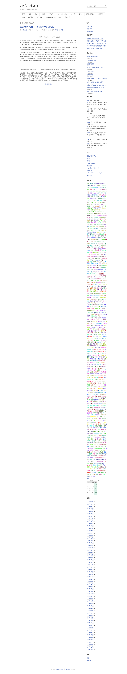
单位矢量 (102, 463)
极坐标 (102, 234)
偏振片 (91, 288)
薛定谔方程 (95, 293)
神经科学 (96, 398)
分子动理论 (101, 472)
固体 (104, 314)
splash (98, 381)
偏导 (100, 403)
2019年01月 (90, 586)
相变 (100, 206)
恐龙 (89, 266)
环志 (91, 329)
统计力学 (94, 321)
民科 (91, 469)
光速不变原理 (103, 284)
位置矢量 (89, 342)
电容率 (101, 293)
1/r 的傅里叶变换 (91, 60)
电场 (88, 189)
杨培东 (95, 418)
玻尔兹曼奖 (91, 320)
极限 (94, 344)
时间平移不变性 (95, 366)
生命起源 (96, 452)
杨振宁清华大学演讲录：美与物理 (96, 41)
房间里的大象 (101, 262)
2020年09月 (90, 543)
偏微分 (93, 239)
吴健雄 (98, 430)
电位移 (97, 295)
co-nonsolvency (99, 385)
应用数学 (89, 368)
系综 (104, 465)
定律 (94, 271)
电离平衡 (93, 251)
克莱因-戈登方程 (91, 467)
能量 (103, 239)
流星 (89, 474)
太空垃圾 (93, 353)
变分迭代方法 (92, 430)
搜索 (105, 6)
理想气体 (94, 472)
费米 (105, 461)
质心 (95, 303)
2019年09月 (90, 567)
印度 (102, 247)
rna (87, 454)
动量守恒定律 (98, 202)
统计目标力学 (92, 409)
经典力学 (89, 338)
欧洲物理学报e (98, 318)
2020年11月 (90, 540)
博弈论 (103, 282)
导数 (92, 197)
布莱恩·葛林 (91, 426)
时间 (97, 411)
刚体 (92, 221)
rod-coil (89, 310)
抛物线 (100, 336)
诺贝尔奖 (98, 396)
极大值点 (92, 359)
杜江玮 (88, 133)
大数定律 (90, 443)
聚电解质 (103, 245)
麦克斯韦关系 (101, 416)
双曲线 (105, 336)
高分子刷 (98, 189)
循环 (92, 340)
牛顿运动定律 (95, 355)
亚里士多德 (99, 353)
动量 (99, 420)
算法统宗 (96, 403)
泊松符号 (99, 370)
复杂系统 (90, 439)
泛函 (97, 362)
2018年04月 (90, 608)
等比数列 (102, 321)
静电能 (99, 215)
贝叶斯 (88, 286)
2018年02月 (90, 613)
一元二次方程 (93, 334)
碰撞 (100, 256)
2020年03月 (90, 552)
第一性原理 (90, 431)
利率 (101, 340)
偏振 (89, 226)
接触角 (97, 428)
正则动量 (96, 379)
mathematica (90, 249)
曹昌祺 (104, 471)
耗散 (92, 303)
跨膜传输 (93, 223)
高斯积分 (96, 217)
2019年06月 (90, 574)
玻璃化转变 (98, 320)
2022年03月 (90, 511)
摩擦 (104, 353)
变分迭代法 (103, 258)
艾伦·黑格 (96, 280)
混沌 (92, 234)
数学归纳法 (97, 372)
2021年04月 (90, 531)
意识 (92, 398)
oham (105, 254)
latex (94, 189)
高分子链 (99, 290)
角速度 (94, 342)
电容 (93, 208)
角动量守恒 (95, 213)
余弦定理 (97, 446)
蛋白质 (101, 452)
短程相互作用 (103, 327)
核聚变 (88, 471)
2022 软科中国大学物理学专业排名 (96, 46)
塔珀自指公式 (93, 389)
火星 (94, 459)
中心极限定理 (98, 443)
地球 (98, 310)
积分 (100, 200)
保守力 (91, 260)
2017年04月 (90, 637)
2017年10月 (90, 623)
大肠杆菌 (103, 307)
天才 (97, 286)
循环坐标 (95, 361)
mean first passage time (93, 275)
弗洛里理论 (97, 228)
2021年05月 (90, 528)
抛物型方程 (102, 467)
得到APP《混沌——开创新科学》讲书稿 (37, 26)
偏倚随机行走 (93, 199)
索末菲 (101, 254)
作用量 (93, 241)
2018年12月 (90, 589)
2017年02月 (90, 642)
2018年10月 (90, 594)
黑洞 (102, 420)
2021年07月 (90, 523)
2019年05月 (90, 577)
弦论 (100, 195)
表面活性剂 (90, 349)
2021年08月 (90, 521)
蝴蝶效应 (97, 437)
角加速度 (99, 342)
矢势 (96, 377)
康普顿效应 (100, 461)
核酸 (105, 452)
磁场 (93, 377)
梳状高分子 (103, 394)
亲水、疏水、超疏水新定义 (94, 91)
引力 (95, 215)
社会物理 (92, 422)
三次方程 (94, 387)
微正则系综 (94, 316)
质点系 (100, 239)
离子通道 (97, 422)
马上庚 (90, 271)
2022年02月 (90, 514)
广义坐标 (102, 362)
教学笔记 (39, 17)
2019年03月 (90, 581)
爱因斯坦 (89, 185)
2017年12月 (90, 618)
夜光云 (100, 383)
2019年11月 (90, 562)
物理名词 (99, 269)
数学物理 (94, 368)
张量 (105, 469)
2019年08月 (90, 569)
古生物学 (93, 266)
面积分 (90, 394)
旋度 (103, 213)
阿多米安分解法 (101, 184)
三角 (95, 234)
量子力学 (96, 197)
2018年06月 (90, 603)
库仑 (96, 390)
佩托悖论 (96, 463)
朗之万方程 (98, 435)
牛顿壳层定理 (90, 71)
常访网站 (51, 14)
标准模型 (97, 210)
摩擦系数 (100, 299)
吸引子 (93, 437)
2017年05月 (90, 635)
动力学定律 (99, 338)
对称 (103, 370)
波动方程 (89, 293)
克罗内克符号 (102, 368)
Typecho (89, 660)
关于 (30, 14)
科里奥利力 (93, 362)
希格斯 (96, 444)
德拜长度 (89, 377)
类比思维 (103, 430)
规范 (105, 377)
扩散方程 (99, 344)
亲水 (91, 428)
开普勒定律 (94, 247)
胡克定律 (92, 292)
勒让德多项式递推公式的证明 (95, 67)
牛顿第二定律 (94, 193)
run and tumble (94, 307)
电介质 (102, 226)
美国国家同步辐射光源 (96, 263)
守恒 (89, 234)
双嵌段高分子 (93, 273)
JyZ (88, 126)
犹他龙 (103, 266)
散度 (93, 204)
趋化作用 (100, 305)
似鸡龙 (90, 267)
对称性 (104, 187)
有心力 (88, 247)
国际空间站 (90, 331)
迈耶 (104, 474)
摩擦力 (94, 185)
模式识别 (95, 329)
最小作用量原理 (99, 241)
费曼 (95, 225)
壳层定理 (92, 314)
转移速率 (101, 400)
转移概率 (96, 400)
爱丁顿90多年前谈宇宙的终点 (95, 38)
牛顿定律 (95, 465)
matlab (90, 187)
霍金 (105, 252)
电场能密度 (97, 407)
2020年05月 (90, 548)
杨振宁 (96, 221)
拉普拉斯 (96, 340)
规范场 (101, 379)
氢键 (89, 383)
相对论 (91, 225)
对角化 (98, 415)
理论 (100, 346)
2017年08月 (90, 628)
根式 (94, 336)
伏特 (94, 394)
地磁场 (103, 331)
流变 (88, 420)
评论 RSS (89, 29)
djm (95, 260)
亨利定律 (103, 348)
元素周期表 (90, 448)
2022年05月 (90, 506)
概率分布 (93, 325)
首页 (23, 14)
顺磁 (96, 323)
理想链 (93, 210)
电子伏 (97, 394)
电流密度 (92, 450)
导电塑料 (93, 279)
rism (106, 349)
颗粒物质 (98, 424)
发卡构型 (103, 308)
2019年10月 (90, 565)
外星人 (94, 469)
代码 (102, 260)
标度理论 (100, 199)
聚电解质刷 (93, 184)
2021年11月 (90, 516)
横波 (103, 456)
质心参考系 (91, 457)
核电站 (95, 331)
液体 (103, 349)
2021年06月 (90, 526)
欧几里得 (93, 286)
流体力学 (103, 236)
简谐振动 (102, 310)
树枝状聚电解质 (100, 459)
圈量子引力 (102, 411)
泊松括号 (90, 245)
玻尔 (91, 252)
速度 (98, 234)
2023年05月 (90, 504)
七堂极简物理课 (100, 357)
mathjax (98, 260)
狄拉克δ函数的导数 (92, 56)
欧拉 (88, 288)
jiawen (88, 122)
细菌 (89, 228)
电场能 (91, 407)
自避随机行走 (95, 327)
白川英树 (90, 280)
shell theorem (98, 314)
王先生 (88, 143)
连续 (88, 344)
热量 (89, 297)
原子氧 (97, 351)
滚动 (98, 467)
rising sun (89, 116)
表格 (100, 264)
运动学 (104, 342)
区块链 (93, 441)
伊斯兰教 (90, 433)
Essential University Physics (53, 17)
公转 (91, 420)
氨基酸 (91, 454)
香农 (95, 471)
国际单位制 (90, 256)
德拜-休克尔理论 (100, 374)
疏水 (94, 428)
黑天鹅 (94, 262)
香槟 (96, 348)
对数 (88, 334)
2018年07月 (90, 601)
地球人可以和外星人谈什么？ (95, 48)
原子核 (93, 476)
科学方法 (97, 236)
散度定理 (100, 389)
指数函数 (93, 383)
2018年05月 (90, 606)
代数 (102, 333)
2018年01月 (90, 615)
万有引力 (99, 185)
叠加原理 (92, 392)
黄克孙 (93, 230)
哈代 (100, 213)
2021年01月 (90, 535)
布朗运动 (101, 469)
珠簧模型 (89, 351)
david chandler (97, 349)
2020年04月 (90, 550)
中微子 (100, 444)
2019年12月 (90, 560)
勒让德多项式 (102, 193)
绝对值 (100, 334)
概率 (103, 301)
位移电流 (96, 297)
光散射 (104, 383)
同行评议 (97, 333)
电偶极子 (97, 204)
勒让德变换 (93, 416)
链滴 (92, 228)
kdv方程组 (89, 465)
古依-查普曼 (97, 433)
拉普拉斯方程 (92, 411)
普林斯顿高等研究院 (99, 448)
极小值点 (97, 359)
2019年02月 (90, 584)
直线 (96, 336)
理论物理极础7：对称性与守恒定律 (97, 78)
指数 (105, 333)
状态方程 (99, 413)
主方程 (90, 402)
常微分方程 (90, 195)
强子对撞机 (101, 329)
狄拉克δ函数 (103, 286)
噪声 (93, 435)
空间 (99, 247)
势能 (103, 202)
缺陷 (99, 316)
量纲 (88, 463)
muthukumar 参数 (101, 375)
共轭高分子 (99, 279)
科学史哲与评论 (62, 14)
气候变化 (92, 446)
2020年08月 (90, 545)
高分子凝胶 (99, 223)
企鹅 (88, 329)
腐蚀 (93, 351)
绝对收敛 (101, 271)
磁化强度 (101, 323)
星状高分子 (98, 208)
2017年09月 (90, 625)
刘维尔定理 (97, 245)
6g (95, 461)
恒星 (96, 474)
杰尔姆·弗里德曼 (93, 405)
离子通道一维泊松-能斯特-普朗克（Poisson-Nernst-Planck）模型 (96, 86)
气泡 (99, 348)
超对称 (104, 405)
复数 (96, 226)
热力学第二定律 (97, 402)
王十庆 (104, 418)
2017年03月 (90, 640)
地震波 (103, 424)
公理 (99, 282)
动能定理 (99, 471)
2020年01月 (90, 557)
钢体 (92, 452)
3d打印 (90, 459)
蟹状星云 (96, 284)
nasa (102, 441)
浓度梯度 (95, 305)
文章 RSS (89, 26)
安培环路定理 (93, 299)
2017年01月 (90, 644)
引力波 (97, 200)
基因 (94, 254)
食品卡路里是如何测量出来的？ (96, 82)
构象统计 (93, 310)
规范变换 (100, 377)
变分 (96, 239)
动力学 (93, 238)
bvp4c (91, 189)
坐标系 (105, 340)
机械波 (100, 456)
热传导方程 (93, 346)
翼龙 (94, 267)
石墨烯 (100, 474)
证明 (88, 225)
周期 (94, 323)
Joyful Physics (29, 5)
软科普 (73, 14)
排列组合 (103, 230)
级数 (96, 271)
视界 (99, 450)
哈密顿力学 (94, 243)
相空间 (88, 210)
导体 (92, 215)
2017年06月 (90, 632)
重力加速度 (95, 312)
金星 (92, 471)
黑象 (91, 262)
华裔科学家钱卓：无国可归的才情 (96, 43)
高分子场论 (103, 267)
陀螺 (88, 446)
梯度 (91, 191)
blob (88, 396)
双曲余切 (93, 290)
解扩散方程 (90, 75)
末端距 (93, 226)
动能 (91, 361)
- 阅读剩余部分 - (48, 84)
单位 (89, 355)
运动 (91, 344)
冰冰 (88, 109)
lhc (106, 329)
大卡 (92, 297)
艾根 (94, 454)
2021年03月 (90, 533)
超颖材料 (89, 413)
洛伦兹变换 (94, 456)
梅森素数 (103, 415)
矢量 (88, 184)
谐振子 (93, 461)
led (94, 282)
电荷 (93, 390)
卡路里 (101, 295)
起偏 (103, 288)
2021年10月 (90, 519)
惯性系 (88, 456)
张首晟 (88, 441)
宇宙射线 (100, 252)
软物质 (104, 320)
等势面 (88, 251)
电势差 (101, 249)
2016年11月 (90, 649)
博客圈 (43, 14)
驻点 (95, 381)
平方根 (90, 336)
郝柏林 (100, 418)
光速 (102, 450)
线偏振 (100, 288)
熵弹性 (101, 312)
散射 (105, 385)
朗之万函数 (98, 292)
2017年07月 (90, 630)
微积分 (100, 465)
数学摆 (90, 323)
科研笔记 (100, 14)
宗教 (102, 431)
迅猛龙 (99, 266)
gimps (88, 416)
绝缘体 (97, 392)
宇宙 (104, 249)
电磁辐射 (102, 351)
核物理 (88, 476)
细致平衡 (99, 251)
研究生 (100, 405)
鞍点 (102, 359)
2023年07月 (90, 502)
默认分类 (67, 17)
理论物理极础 (90, 14)
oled (92, 282)
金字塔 (94, 413)
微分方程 (102, 219)
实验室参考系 (99, 457)
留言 (36, 14)
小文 (88, 139)
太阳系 (93, 474)
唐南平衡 (92, 374)
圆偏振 (96, 288)
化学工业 (95, 420)
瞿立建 (25, 30)
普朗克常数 (102, 355)
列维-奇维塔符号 (91, 370)
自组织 (100, 439)
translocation (101, 273)
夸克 (92, 217)
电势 (102, 204)
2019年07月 (90, 572)
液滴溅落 (103, 381)
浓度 (90, 305)
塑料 (94, 269)
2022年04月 (90, 509)
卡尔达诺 (100, 387)
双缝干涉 (100, 238)
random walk (99, 325)
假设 (97, 346)
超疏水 (97, 206)
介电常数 (102, 398)
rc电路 (90, 435)
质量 (96, 238)
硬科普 (81, 14)
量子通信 (95, 252)
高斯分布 (100, 232)
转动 (96, 450)
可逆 (89, 340)
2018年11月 (90, 591)
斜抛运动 (102, 217)
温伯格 (94, 187)
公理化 (91, 372)
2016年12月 (90, 647)
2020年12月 (90, 538)
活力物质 (89, 321)
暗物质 (104, 444)
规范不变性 (90, 379)
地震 (97, 254)
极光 (99, 331)
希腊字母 (89, 387)
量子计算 (97, 441)
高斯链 (88, 238)
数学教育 (97, 308)
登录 (88, 658)
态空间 (94, 338)
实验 (103, 346)
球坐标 (88, 385)
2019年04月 (90, 579)
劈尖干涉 (104, 454)
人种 (94, 424)
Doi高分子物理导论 (27, 17)
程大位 (91, 403)
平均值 (97, 301)
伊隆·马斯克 (96, 431)
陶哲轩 (88, 197)
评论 (62, 30)
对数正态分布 (100, 409)
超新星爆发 (90, 284)
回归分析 (90, 444)
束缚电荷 (92, 295)
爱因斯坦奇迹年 (91, 357)
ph (87, 383)
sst (89, 191)
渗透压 (104, 195)
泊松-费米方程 (95, 219)
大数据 (103, 437)
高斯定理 (102, 197)
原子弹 (91, 463)
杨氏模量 (98, 454)
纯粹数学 (103, 366)
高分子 (100, 221)
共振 (95, 439)
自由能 (104, 208)
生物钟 (105, 439)
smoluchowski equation (98, 277)
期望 (100, 301)
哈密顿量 (100, 243)
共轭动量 (93, 364)
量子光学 (89, 472)
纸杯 (88, 100)
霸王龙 (97, 267)
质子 (88, 407)
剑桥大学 (90, 381)
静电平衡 (96, 249)
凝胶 (88, 260)
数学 (103, 206)
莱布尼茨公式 (99, 426)
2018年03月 (90, 611)
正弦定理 (103, 446)
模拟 (92, 318)
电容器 (103, 215)
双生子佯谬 (92, 396)
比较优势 (99, 225)
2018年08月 (90, 598)
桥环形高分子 (90, 308)
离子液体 (96, 195)
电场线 (101, 392)
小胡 (88, 113)
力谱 (89, 290)
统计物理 (97, 230)
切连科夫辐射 (90, 258)
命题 (96, 282)
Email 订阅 (90, 31)
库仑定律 (92, 200)
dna (99, 321)
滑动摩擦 (92, 301)
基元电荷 (100, 390)
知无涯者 (90, 202)
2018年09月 (90, 596)
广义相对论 (90, 254)
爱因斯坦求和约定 (92, 232)
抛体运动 (97, 258)
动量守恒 (99, 364)
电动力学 (96, 256)
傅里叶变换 (91, 236)
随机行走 (99, 187)
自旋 (103, 221)
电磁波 (104, 256)
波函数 (104, 292)
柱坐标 (93, 385)
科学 (104, 223)
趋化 (99, 307)
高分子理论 (90, 269)
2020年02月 (90, 555)
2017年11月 (90, 620)
